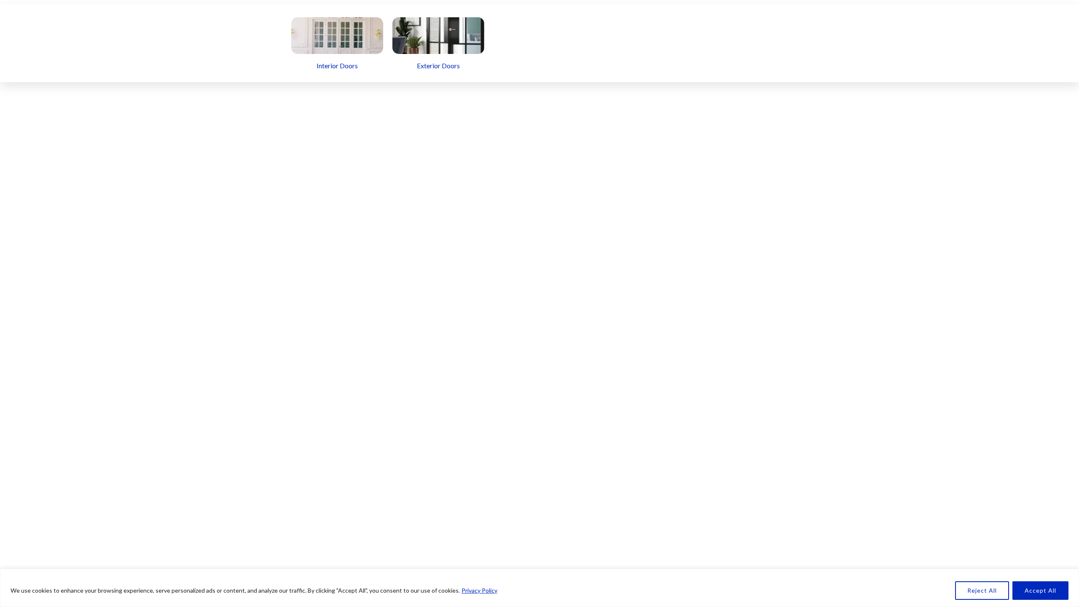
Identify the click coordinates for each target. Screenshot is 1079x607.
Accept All (1040, 590)
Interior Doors (337, 66)
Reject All (982, 590)
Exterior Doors (438, 66)
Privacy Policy (479, 590)
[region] (539, 588)
